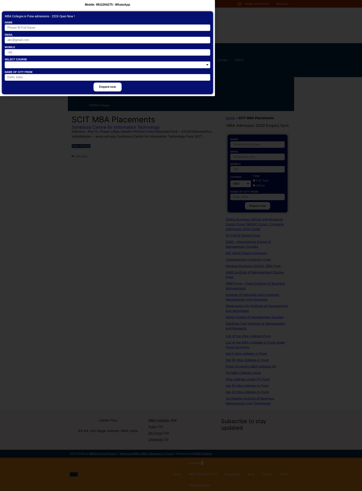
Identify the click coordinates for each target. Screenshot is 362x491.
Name (8, 22)
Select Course (16, 59)
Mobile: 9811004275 (99, 4)
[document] (181, 245)
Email (9, 34)
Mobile (10, 47)
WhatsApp (122, 4)
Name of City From (18, 72)
